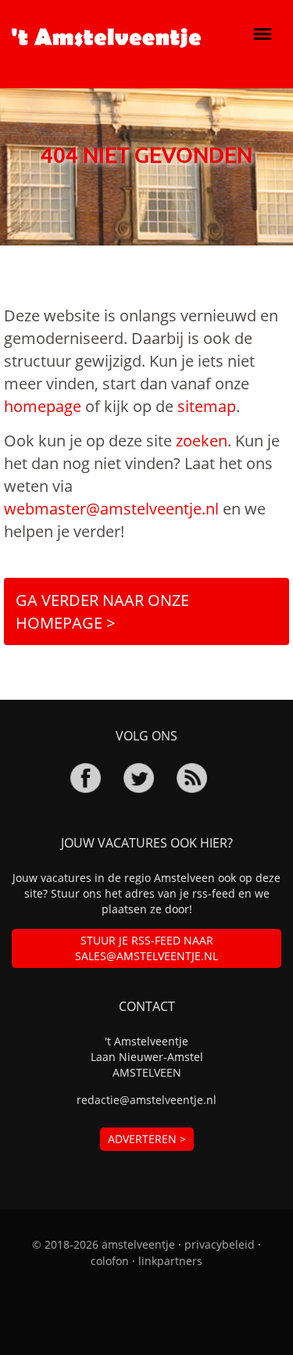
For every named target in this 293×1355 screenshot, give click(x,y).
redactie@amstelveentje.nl (146, 1099)
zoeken (201, 440)
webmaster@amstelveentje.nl (111, 508)
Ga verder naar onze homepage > (102, 611)
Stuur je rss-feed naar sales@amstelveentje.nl (146, 948)
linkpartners (170, 1260)
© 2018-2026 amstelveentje (103, 1244)
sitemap (206, 406)
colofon (110, 1260)
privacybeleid (219, 1244)
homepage (42, 406)
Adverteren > (147, 1138)
